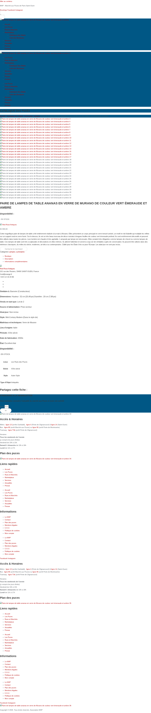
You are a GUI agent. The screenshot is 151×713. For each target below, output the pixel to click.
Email (2, 407)
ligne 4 (29, 425)
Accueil (7, 24)
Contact (7, 49)
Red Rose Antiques (9, 225)
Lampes (37, 116)
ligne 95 (36, 427)
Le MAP (8, 517)
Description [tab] (9, 259)
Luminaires (28, 116)
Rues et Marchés (11, 30)
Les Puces (9, 27)
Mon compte (9, 533)
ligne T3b (11, 430)
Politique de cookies (12, 531)
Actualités (8, 43)
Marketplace (9, 32)
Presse (7, 46)
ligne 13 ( (9, 425)
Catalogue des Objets (17, 35)
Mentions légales (11, 525)
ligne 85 (7, 427)
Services (8, 40)
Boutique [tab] (8, 256)
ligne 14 (54, 425)
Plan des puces (10, 522)
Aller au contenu (6, 1)
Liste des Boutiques (16, 38)
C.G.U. (7, 528)
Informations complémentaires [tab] (16, 261)
